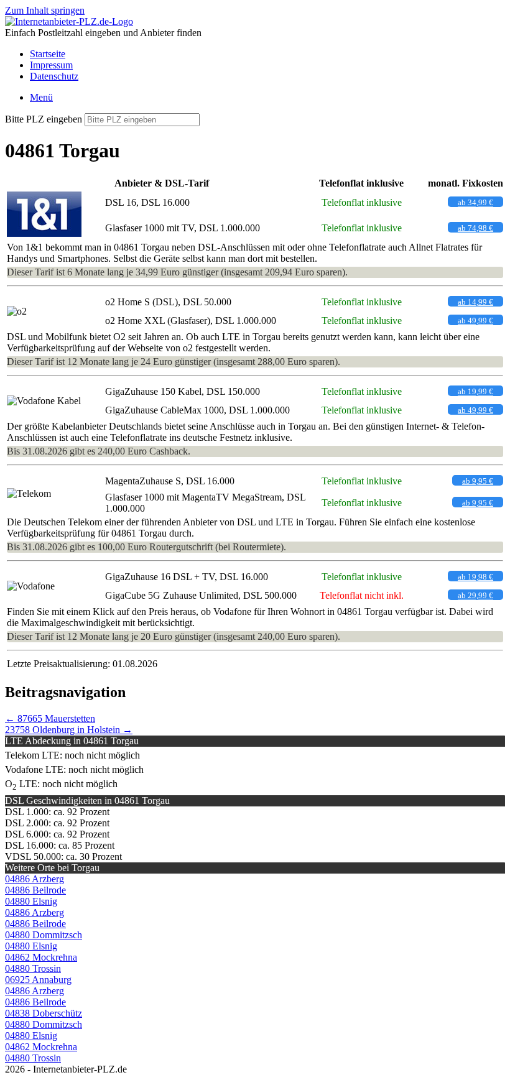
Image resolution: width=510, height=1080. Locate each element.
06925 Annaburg (38, 979)
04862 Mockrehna (41, 957)
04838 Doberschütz (43, 1013)
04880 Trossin (33, 968)
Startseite (47, 53)
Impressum (51, 65)
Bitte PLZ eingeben (43, 119)
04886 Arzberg (34, 879)
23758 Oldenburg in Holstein (68, 729)
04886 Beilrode (35, 890)
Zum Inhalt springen (45, 10)
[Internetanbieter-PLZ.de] (69, 21)
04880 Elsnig (31, 901)
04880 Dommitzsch (43, 935)
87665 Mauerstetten (50, 718)
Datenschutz (54, 76)
